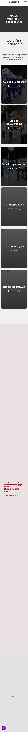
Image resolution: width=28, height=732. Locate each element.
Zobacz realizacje (14, 86)
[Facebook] (13, 696)
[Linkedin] (15, 696)
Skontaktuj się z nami (11, 495)
